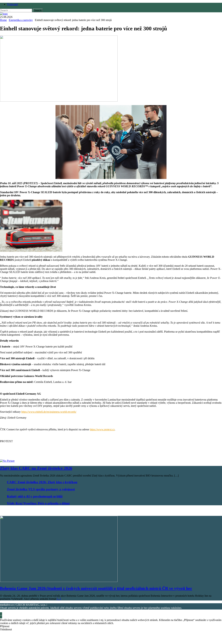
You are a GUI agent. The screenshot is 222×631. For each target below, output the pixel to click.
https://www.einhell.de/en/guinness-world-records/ (48, 411)
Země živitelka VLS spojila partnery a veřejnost (41, 489)
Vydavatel (12, 4)
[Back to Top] (1, 613)
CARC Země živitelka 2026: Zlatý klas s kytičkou (42, 482)
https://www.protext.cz (102, 429)
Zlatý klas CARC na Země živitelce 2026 (36, 468)
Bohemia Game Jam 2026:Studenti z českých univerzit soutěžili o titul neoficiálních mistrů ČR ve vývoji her (96, 588)
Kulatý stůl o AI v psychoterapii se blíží (34, 496)
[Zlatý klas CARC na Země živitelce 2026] (7, 460)
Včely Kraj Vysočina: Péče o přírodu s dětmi (38, 503)
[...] (59, 598)
